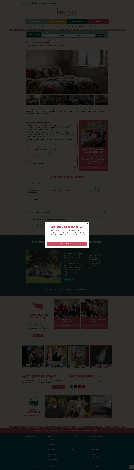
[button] (87, 223)
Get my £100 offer (67, 244)
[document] (67, 235)
